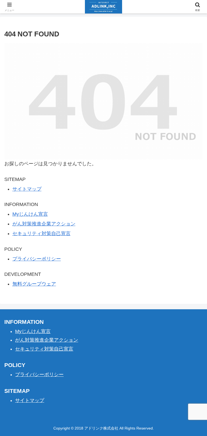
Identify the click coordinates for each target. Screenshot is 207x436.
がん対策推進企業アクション (43, 223)
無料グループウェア (34, 284)
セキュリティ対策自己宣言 (41, 233)
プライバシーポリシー (36, 259)
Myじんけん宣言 (30, 214)
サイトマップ (27, 189)
